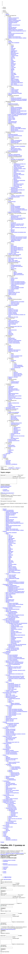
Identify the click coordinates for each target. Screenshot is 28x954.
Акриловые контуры (15, 433)
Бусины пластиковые (15, 206)
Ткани (12, 354)
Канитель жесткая (18, 373)
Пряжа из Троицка (15, 80)
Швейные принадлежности (14, 349)
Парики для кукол (12, 293)
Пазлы (9, 32)
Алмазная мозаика (12, 19)
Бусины (12, 205)
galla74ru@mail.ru (7, 879)
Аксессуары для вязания (13, 42)
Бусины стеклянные (15, 210)
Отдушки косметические (13, 341)
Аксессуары (11, 116)
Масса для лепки (12, 323)
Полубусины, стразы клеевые (14, 395)
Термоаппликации (15, 381)
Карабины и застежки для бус (17, 223)
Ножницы (10, 348)
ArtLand (12, 49)
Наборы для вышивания (16, 107)
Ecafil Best (13, 61)
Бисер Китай (14, 246)
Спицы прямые (14, 90)
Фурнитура (13, 222)
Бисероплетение (12, 201)
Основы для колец (12, 312)
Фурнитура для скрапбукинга (14, 398)
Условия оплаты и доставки (9, 860)
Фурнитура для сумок (13, 316)
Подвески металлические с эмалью (19, 238)
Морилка (16, 428)
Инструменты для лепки (13, 321)
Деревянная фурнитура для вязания (19, 99)
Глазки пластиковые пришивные (18, 282)
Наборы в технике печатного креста (19, 113)
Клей (9, 392)
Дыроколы (10, 387)
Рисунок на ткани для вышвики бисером (15, 614)
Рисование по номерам (13, 21)
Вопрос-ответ (6, 490)
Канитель (16, 372)
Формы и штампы (12, 339)
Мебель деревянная (18, 273)
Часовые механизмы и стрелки (15, 155)
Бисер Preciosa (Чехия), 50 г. (17, 249)
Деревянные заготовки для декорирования (19, 164)
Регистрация (6, 487)
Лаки (12, 437)
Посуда (12, 267)
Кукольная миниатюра (16, 265)
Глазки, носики (14, 278)
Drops (12, 60)
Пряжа (12, 46)
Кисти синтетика (15, 419)
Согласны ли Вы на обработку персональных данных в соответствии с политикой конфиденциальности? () (14, 928)
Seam (12, 72)
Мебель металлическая (19, 274)
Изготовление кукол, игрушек (15, 258)
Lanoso (12, 68)
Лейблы (10, 378)
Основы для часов (18, 167)
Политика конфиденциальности (10, 864)
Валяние (10, 298)
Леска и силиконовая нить (17, 219)
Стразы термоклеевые (18, 366)
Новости (5, 454)
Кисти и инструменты (16, 415)
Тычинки (10, 405)
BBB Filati (13, 52)
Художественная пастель (13, 440)
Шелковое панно (12, 28)
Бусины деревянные (15, 207)
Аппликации (11, 34)
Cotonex (12, 56)
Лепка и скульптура (12, 320)
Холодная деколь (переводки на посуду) (17, 30)
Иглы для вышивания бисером (15, 135)
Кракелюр (16, 432)
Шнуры (12, 230)
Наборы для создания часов (14, 36)
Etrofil (12, 62)
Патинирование (17, 429)
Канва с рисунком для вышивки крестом (17, 114)
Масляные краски (15, 438)
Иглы (9, 347)
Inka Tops (13, 64)
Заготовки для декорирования (17, 159)
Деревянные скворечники (19, 180)
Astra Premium (14, 50)
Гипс (9, 325)
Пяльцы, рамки (11, 119)
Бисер (12, 245)
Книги (9, 451)
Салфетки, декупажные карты (17, 195)
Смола (9, 331)
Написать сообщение (5, 484)
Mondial (12, 69)
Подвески (13, 235)
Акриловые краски (15, 424)
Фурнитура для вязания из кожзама (19, 100)
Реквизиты (8, 462)
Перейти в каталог (19, 853)
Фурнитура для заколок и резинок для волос (15, 733)
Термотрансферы (14, 382)
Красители (10, 333)
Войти (2, 487)
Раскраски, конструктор (19, 174)
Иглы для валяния (15, 303)
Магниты (10, 391)
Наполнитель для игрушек (14, 261)
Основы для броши (12, 313)
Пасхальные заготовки (19, 183)
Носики (12, 279)
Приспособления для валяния (17, 301)
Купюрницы (16, 186)
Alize (12, 47)
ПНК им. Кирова (15, 79)
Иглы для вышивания (13, 115)
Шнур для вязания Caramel (17, 84)
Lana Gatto (13, 67)
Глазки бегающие (15, 288)
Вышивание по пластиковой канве (18, 110)
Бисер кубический (15, 252)
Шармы (12, 241)
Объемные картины (12, 22)
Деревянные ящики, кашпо (20, 168)
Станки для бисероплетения (14, 254)
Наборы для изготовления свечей (15, 33)
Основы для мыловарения (14, 342)
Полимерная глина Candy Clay (15, 326)
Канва (9, 120)
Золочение (16, 431)
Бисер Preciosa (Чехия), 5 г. (17, 248)
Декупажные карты (15, 196)
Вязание (10, 41)
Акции (4, 457)
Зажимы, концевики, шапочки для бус (16, 670)
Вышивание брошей (15, 141)
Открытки (8, 453)
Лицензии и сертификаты (11, 464)
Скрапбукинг (11, 386)
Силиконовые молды (13, 322)
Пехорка (13, 77)
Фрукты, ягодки (11, 396)
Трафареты (10, 198)
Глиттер (10, 399)
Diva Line (13, 57)
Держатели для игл (15, 302)
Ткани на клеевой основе (16, 355)
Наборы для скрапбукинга (14, 24)
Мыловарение (11, 338)
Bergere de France (14, 53)
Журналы (10, 452)
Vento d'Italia (13, 74)
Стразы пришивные (18, 365)
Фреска (10, 26)
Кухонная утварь (17, 173)
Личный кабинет (4, 486)
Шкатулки (16, 175)
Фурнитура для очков (13, 311)
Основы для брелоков (13, 309)
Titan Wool (13, 73)
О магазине (8, 460)
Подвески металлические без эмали (19, 236)
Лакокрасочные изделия (16, 422)
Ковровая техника (12, 122)
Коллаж (10, 23)
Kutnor (12, 66)
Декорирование (17, 427)
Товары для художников (13, 412)
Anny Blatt (13, 48)
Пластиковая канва (12, 121)
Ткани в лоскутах (15, 356)
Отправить (3, 891)
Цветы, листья (11, 394)
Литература (10, 449)
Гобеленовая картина (10, 407)
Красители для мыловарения (14, 340)
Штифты (13, 226)
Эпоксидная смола (12, 329)
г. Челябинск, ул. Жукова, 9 (14, 467)
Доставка (5, 489)
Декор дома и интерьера (19, 166)
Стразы (15, 364)
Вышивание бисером (13, 134)
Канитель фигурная (18, 374)
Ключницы (16, 169)
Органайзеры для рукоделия (12, 408)
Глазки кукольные (15, 286)
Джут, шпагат (14, 83)
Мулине (12, 126)
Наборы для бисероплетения (14, 212)
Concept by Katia (14, 55)
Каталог (7, 14)
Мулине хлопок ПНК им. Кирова (18, 128)
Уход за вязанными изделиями (15, 93)
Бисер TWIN (14, 251)
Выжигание (11, 35)
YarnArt (12, 75)
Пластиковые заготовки (16, 192)
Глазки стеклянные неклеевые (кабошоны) (17, 711)
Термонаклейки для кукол (14, 292)
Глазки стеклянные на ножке (17, 287)
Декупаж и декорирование (14, 154)
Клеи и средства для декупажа (17, 435)
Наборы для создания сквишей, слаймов (17, 37)
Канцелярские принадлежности (17, 177)
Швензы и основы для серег (17, 225)
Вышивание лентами (15, 112)
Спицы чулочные (15, 92)
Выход (9, 486)
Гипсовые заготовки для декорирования (16, 188)
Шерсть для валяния (12, 305)
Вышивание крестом (15, 109)
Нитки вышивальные (13, 150)
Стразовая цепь (17, 367)
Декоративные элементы (19, 170)
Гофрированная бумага (13, 393)
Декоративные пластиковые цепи (18, 232)
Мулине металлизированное (17, 130)
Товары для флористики (13, 402)
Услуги (4, 872)
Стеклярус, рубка (12, 253)
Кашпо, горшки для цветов (14, 406)
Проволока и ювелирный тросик (18, 218)
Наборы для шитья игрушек (14, 20)
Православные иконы (16, 148)
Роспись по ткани (12, 439)
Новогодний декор (18, 185)
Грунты (12, 434)
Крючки (10, 94)
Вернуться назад (4, 854)
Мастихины (13, 417)
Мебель (15, 272)
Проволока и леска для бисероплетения (16, 216)
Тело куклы (10, 291)
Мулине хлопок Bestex (16, 127)
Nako (12, 70)
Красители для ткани (13, 376)
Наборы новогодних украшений (15, 29)
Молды (10, 332)
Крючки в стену (11, 446)
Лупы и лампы (11, 117)
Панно (15, 172)
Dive (12, 59)
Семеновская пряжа (15, 81)
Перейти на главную (10, 853)
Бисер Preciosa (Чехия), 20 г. (17, 247)
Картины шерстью (12, 27)
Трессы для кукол (12, 294)
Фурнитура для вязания (16, 97)
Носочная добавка (15, 76)
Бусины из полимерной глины (17, 208)
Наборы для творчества (13, 17)
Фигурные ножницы (13, 388)
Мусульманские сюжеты (16, 149)
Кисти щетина (14, 418)
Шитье (9, 346)
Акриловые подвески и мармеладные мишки (16, 240)
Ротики (12, 280)
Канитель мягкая (17, 375)
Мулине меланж (14, 129)
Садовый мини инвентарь (17, 266)
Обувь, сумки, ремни (13, 260)
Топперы (16, 182)
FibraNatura (13, 63)
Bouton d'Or (13, 54)
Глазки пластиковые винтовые (18, 281)
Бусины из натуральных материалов (19, 209)
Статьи (4, 455)
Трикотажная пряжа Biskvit (17, 82)
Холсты (10, 441)
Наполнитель (11, 289)
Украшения (16, 181)
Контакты (8, 461)
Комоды (15, 179)
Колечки (13, 229)
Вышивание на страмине (16, 108)
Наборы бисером (14, 142)
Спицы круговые (15, 89)
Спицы (12, 88)
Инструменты (11, 445)
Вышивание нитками (13, 103)
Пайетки (13, 368)
